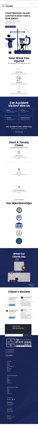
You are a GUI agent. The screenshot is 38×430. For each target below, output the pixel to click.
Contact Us (9, 371)
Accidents (8, 365)
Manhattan (9, 380)
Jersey (8, 392)
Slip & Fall (8, 370)
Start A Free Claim (19, 131)
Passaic (8, 391)
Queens (8, 376)
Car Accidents (9, 368)
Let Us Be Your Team (10, 26)
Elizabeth (8, 389)
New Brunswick (9, 393)
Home (8, 362)
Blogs (8, 367)
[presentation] (32, 285)
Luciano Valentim (27, 310)
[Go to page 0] (24, 320)
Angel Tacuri (26, 297)
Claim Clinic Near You (10, 366)
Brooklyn (8, 379)
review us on (11, 304)
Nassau (8, 381)
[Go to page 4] (27, 320)
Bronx (8, 378)
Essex (8, 388)
